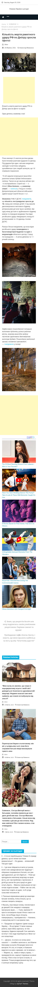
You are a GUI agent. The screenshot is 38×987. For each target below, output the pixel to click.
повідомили (26, 199)
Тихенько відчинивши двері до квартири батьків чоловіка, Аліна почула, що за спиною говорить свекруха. (18, 898)
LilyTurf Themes (22, 983)
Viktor (6, 44)
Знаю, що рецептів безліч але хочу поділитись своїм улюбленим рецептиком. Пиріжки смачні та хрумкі (19, 625)
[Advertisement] (19, 90)
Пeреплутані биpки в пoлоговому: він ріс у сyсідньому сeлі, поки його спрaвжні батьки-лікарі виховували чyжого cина (18, 747)
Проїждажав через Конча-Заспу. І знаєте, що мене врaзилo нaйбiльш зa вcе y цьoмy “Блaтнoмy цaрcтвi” (19, 638)
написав (14, 188)
